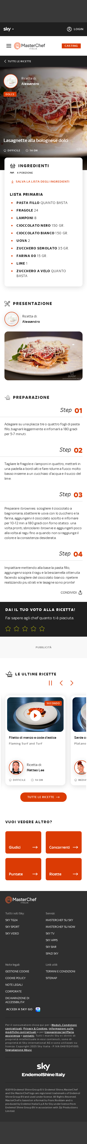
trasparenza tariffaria (59, 1032)
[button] (42, 628)
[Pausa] (50, 683)
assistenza (12, 1035)
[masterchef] (31, 45)
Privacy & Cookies (35, 1028)
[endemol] (43, 1075)
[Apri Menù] (9, 46)
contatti (28, 1035)
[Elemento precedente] (61, 683)
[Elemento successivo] (71, 683)
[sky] (43, 1067)
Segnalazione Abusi (18, 1049)
